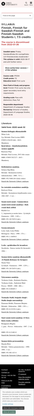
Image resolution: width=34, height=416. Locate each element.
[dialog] (17, 402)
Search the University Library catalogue (15, 181)
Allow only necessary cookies (13, 408)
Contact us (5, 372)
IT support (22, 374)
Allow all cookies (9, 412)
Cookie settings (7, 404)
